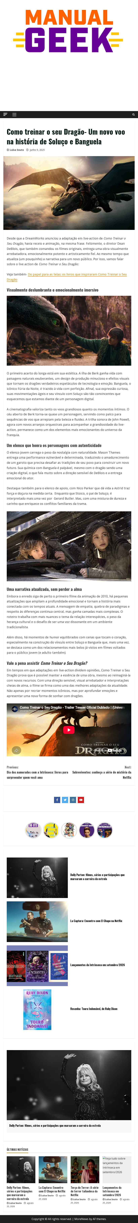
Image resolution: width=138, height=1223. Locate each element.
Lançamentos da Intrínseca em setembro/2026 (112, 1191)
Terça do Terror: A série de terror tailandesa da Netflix (84, 1191)
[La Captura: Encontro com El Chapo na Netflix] (53, 1169)
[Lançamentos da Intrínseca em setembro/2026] (117, 1169)
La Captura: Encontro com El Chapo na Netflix (52, 1189)
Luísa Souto (17, 149)
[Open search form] (133, 114)
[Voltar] (27, 830)
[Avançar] (111, 830)
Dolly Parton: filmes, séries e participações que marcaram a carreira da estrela (19, 1193)
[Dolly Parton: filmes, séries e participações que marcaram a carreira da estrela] (21, 1169)
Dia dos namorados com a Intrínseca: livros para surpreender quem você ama (37, 772)
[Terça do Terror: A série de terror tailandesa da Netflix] (85, 1169)
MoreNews (81, 1219)
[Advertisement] (69, 82)
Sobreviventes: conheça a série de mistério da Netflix (101, 772)
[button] (5, 114)
